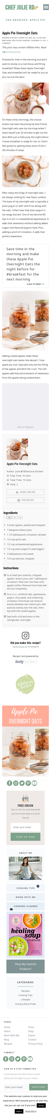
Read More (30, 1111)
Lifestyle (25, 999)
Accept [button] (41, 1105)
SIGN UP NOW (38, 1087)
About (7, 1031)
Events (31, 1035)
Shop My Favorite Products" (25, 966)
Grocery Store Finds (25, 1004)
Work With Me (11, 1035)
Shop (31, 1031)
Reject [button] (19, 1111)
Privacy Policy (35, 1043)
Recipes (25, 990)
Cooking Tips (26, 995)
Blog (6, 1039)
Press (31, 1027)
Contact (32, 1039)
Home (7, 1027)
